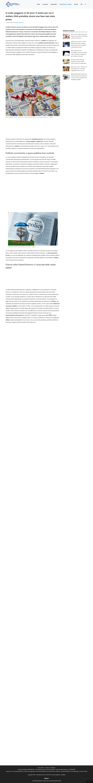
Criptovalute (54, 4)
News (38, 4)
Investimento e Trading (65, 4)
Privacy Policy (41, 767)
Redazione (53, 767)
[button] (85, 4)
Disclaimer (47, 767)
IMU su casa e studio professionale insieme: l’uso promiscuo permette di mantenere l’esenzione (79, 36)
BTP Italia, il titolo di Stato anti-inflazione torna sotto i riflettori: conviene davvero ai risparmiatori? (78, 61)
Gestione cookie (89, 781)
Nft (81, 4)
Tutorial (76, 4)
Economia (45, 4)
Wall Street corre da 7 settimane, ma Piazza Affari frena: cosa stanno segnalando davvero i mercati (79, 68)
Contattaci (63, 774)
